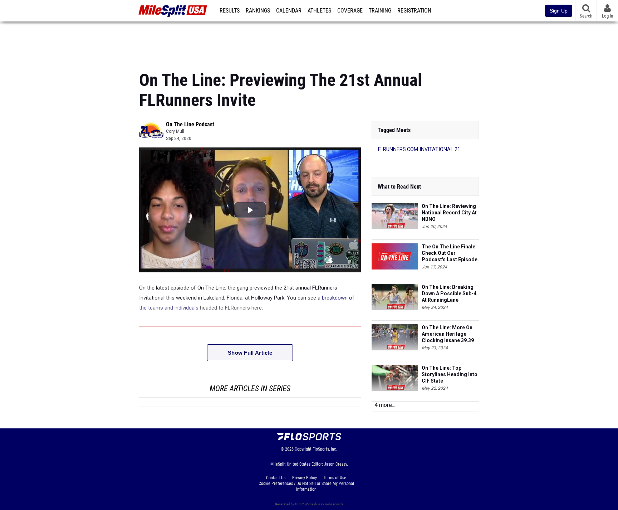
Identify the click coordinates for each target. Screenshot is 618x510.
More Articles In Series (250, 388)
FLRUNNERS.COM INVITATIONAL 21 (419, 149)
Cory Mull (175, 131)
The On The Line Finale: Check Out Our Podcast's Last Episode (449, 253)
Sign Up (559, 11)
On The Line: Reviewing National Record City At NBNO (449, 212)
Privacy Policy (304, 477)
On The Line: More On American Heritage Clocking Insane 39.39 (448, 334)
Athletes (319, 11)
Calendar (288, 11)
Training (380, 11)
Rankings (258, 11)
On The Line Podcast (190, 124)
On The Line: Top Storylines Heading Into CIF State (449, 374)
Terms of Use (335, 477)
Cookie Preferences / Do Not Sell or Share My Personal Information (306, 486)
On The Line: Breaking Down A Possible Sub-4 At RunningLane (449, 293)
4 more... (384, 405)
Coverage (350, 11)
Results (230, 11)
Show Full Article (250, 353)
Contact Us (275, 477)
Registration (414, 11)
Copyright (303, 449)
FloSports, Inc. (325, 449)
